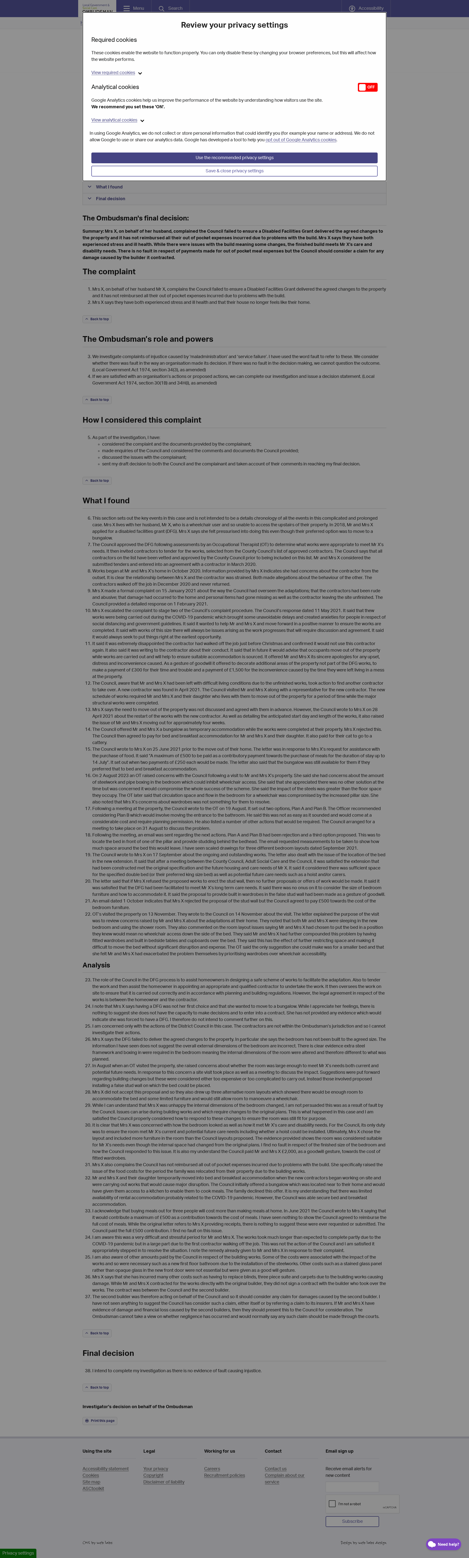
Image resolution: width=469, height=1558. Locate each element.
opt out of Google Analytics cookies (301, 140)
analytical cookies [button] (114, 120)
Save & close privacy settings (235, 171)
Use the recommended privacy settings (235, 158)
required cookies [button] (113, 73)
